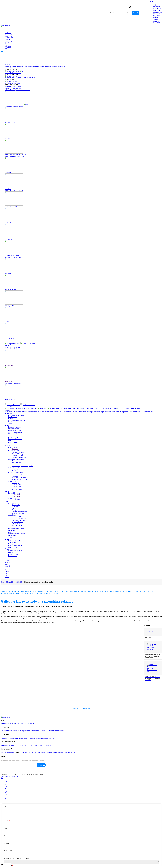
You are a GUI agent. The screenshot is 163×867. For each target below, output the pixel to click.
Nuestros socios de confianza (17, 420)
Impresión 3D (16, 523)
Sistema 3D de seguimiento (24, 66)
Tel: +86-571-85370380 (38, 752)
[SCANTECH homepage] (5, 26)
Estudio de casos (13, 437)
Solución (7, 410)
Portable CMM (12, 447)
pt (5, 788)
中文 (154, 5)
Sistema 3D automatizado (52, 66)
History (10, 418)
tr (6, 796)
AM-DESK (15, 476)
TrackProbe (15, 471)
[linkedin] (24, 723)
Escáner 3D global (17, 455)
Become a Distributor (42, 738)
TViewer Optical (17, 489)
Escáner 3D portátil (10, 66)
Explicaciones (12, 442)
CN (6, 781)
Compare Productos (13, 344)
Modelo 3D (9, 582)
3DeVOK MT (16, 496)
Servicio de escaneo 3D (15, 432)
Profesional (8, 345)
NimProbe (15, 469)
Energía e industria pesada (20, 510)
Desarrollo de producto (19, 518)
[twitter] (11, 723)
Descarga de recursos (14, 430)
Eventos (10, 440)
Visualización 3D (17, 525)
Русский (156, 15)
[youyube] (17, 723)
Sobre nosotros (9, 413)
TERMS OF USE (6, 776)
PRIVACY (15, 776)
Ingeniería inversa (17, 522)
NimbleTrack (16, 461)
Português (157, 12)
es (5, 789)
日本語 (155, 17)
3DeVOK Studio (17, 500)
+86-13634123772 (24, 752)
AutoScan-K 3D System (19, 479)
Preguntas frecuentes (14, 427)
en (6, 783)
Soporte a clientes (13, 428)
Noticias (7, 435)
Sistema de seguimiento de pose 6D (22, 466)
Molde (14, 508)
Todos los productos (29, 344)
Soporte (7, 425)
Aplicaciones (8, 406)
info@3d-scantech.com (8, 752)
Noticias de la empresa (15, 439)
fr (5, 784)
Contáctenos (12, 422)
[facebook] (4, 723)
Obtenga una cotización (81, 708)
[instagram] (31, 723)
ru (6, 791)
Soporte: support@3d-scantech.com (57, 752)
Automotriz (15, 506)
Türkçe (156, 21)
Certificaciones (12, 417)
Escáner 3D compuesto (19, 452)
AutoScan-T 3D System (19, 478)
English (156, 7)
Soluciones (12, 745)
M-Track (14, 464)
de (6, 786)
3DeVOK (48, 745)
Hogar (3, 582)
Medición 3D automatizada (20, 520)
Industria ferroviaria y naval (20, 511)
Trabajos (10, 423)
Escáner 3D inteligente (19, 454)
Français (157, 8)
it (5, 798)
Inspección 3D (16, 517)
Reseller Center (144, 13)
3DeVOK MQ (16, 494)
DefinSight (15, 483)
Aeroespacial (16, 505)
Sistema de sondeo (38, 66)
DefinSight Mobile (17, 484)
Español (156, 14)
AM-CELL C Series (18, 474)
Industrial (7, 64)
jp (5, 793)
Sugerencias (71, 752)
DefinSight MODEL (18, 486)
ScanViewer (15, 488)
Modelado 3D (12, 434)
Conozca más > (21, 68)
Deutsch (156, 10)
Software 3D (64, 66)
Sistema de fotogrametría (19, 457)
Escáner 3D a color (10, 347)
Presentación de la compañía (16, 415)
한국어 (155, 19)
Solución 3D (12, 515)
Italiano (156, 23)
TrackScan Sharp (17, 462)
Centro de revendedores (36, 745)
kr (6, 794)
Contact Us (135, 13)
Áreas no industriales (18, 513)
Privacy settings (6, 864)
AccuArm (15, 449)
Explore (7, 501)
